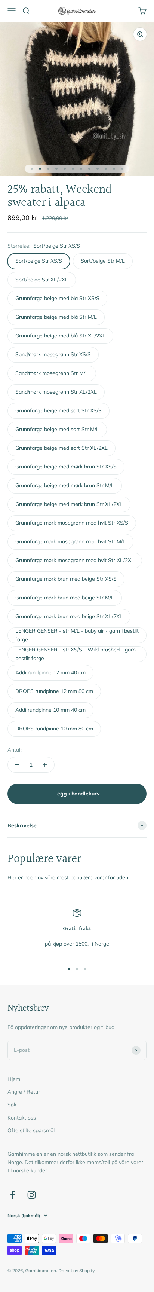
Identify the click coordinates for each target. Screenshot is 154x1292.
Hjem (13, 1079)
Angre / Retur (23, 1091)
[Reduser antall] (17, 764)
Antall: (14, 749)
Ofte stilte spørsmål (31, 1130)
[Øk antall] (45, 764)
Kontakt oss (21, 1117)
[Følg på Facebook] (12, 1195)
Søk (11, 1104)
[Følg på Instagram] (32, 1195)
